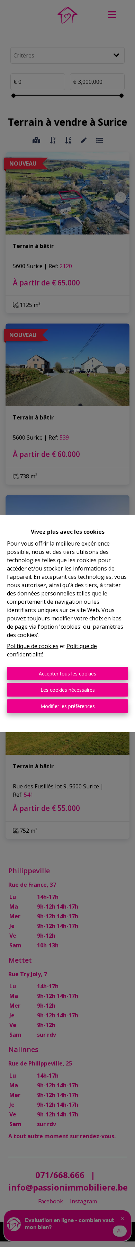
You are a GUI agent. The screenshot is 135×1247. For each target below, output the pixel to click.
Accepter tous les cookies (67, 673)
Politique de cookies (32, 646)
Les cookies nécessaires (67, 690)
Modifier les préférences (67, 706)
